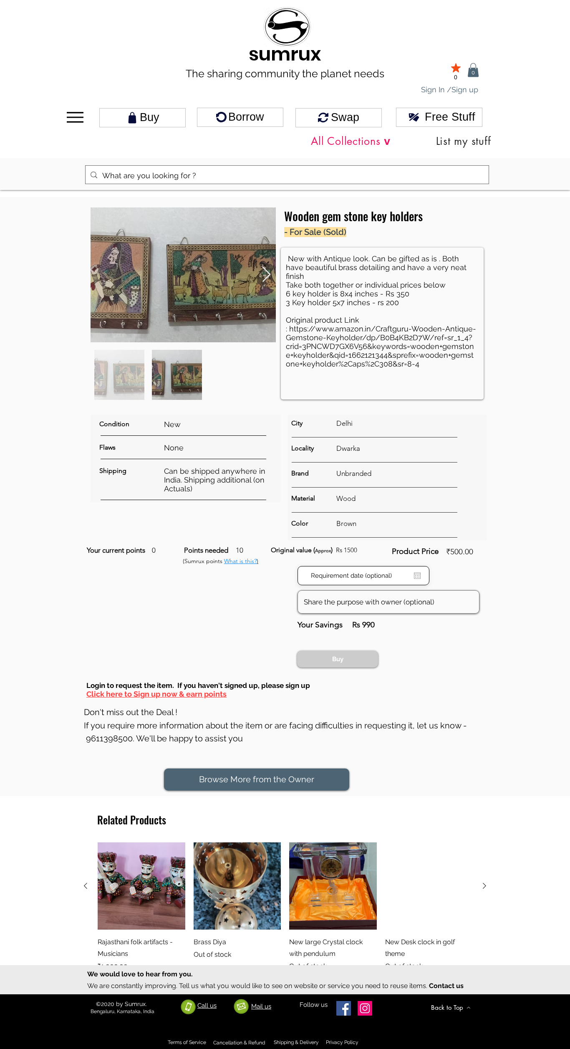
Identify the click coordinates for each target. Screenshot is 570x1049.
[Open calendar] (417, 575)
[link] (473, 70)
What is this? (240, 561)
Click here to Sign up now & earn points (156, 694)
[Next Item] (266, 275)
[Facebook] (343, 1008)
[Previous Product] (86, 886)
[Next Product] (484, 886)
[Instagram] (365, 1008)
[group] (285, 913)
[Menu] (75, 117)
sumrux (285, 54)
